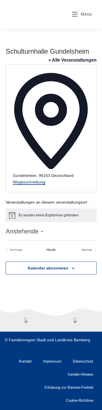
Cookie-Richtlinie (80, 401)
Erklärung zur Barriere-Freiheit (69, 388)
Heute (51, 250)
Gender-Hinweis (81, 374)
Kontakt (25, 361)
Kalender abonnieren (48, 268)
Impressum (52, 361)
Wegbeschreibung (29, 182)
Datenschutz (83, 361)
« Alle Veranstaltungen (72, 60)
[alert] (51, 215)
